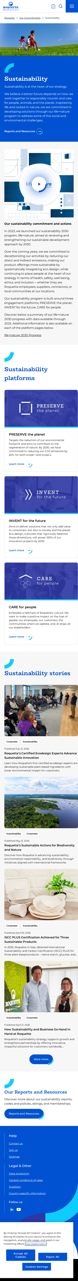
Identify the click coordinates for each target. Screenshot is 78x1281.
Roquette (9, 17)
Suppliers (15, 1186)
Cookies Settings (36, 1266)
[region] (36, 1250)
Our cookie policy (36, 1243)
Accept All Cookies (21, 1255)
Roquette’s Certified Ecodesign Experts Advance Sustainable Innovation (40, 755)
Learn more (16, 464)
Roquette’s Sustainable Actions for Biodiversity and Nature (39, 847)
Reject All (52, 1256)
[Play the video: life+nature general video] (39, 184)
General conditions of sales (26, 1180)
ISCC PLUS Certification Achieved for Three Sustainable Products (36, 940)
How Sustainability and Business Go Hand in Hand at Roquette (37, 1032)
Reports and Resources (19, 131)
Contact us (16, 1143)
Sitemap (14, 1156)
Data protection (19, 1173)
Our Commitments (29, 17)
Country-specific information (27, 1193)
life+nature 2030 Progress (22, 335)
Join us (13, 1150)
